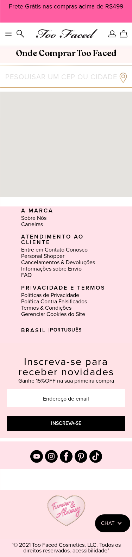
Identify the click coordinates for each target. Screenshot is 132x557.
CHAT (108, 523)
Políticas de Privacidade (50, 295)
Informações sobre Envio (51, 269)
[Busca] (20, 34)
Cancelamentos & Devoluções (58, 262)
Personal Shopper (42, 256)
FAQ (26, 275)
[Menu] (8, 34)
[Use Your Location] (123, 81)
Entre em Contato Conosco (54, 250)
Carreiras (32, 224)
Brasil (33, 330)
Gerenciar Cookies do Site (53, 314)
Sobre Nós (33, 218)
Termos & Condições (46, 308)
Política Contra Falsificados (54, 301)
